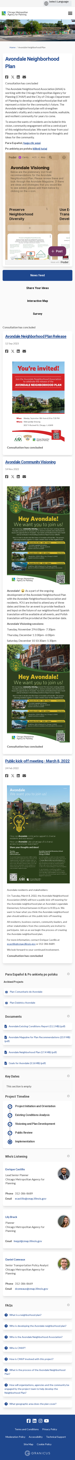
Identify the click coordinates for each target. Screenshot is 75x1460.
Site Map (28, 1444)
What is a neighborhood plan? (25, 1314)
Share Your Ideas (37, 288)
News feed (37, 275)
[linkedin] (34, 1421)
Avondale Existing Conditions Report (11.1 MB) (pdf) (37, 1026)
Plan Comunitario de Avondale (26, 991)
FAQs (9, 1305)
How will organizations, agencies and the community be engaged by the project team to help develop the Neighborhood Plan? (37, 1388)
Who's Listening (16, 1156)
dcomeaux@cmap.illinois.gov (31, 1288)
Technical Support (56, 1436)
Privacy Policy (49, 1429)
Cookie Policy (44, 1444)
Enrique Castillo (15, 1169)
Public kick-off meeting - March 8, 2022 (37, 761)
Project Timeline (17, 1096)
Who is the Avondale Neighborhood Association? (36, 1336)
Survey (37, 313)
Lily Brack (11, 1216)
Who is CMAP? (17, 1347)
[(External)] (60, 262)
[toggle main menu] (70, 13)
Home (13, 47)
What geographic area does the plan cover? (33, 1403)
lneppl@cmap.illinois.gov (28, 1241)
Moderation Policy (15, 1436)
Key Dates (12, 1076)
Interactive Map (37, 301)
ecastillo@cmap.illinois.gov (21, 943)
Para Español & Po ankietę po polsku (31, 974)
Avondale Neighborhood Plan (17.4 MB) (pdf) (33, 1052)
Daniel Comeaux (15, 1259)
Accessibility (36, 1436)
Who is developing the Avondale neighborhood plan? (37, 1325)
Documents (13, 1016)
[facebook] (29, 1421)
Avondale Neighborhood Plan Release (35, 336)
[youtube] (46, 1421)
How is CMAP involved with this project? (31, 1358)
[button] (7, 77)
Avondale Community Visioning (30, 462)
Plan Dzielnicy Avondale (22, 1002)
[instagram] (40, 1421)
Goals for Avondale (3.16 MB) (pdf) (27, 1063)
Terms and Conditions (27, 1429)
